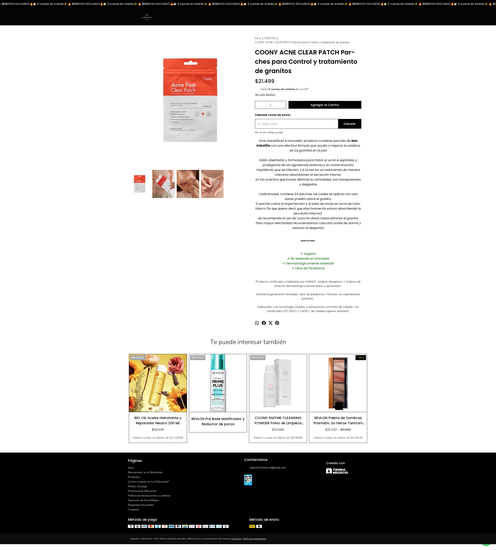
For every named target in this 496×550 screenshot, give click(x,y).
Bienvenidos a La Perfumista (145, 472)
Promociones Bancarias (142, 491)
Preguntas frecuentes (141, 505)
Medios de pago (137, 486)
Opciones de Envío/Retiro (143, 500)
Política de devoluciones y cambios (149, 495)
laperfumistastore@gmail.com (268, 467)
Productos (134, 477)
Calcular (350, 124)
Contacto (133, 509)
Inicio (131, 468)
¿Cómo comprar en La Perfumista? (148, 482)
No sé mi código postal (269, 132)
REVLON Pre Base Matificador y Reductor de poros (218, 421)
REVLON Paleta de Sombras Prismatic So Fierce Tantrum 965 (338, 420)
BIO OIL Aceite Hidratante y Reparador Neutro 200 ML (157, 420)
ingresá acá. (236, 538)
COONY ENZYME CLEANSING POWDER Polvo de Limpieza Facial (278, 420)
